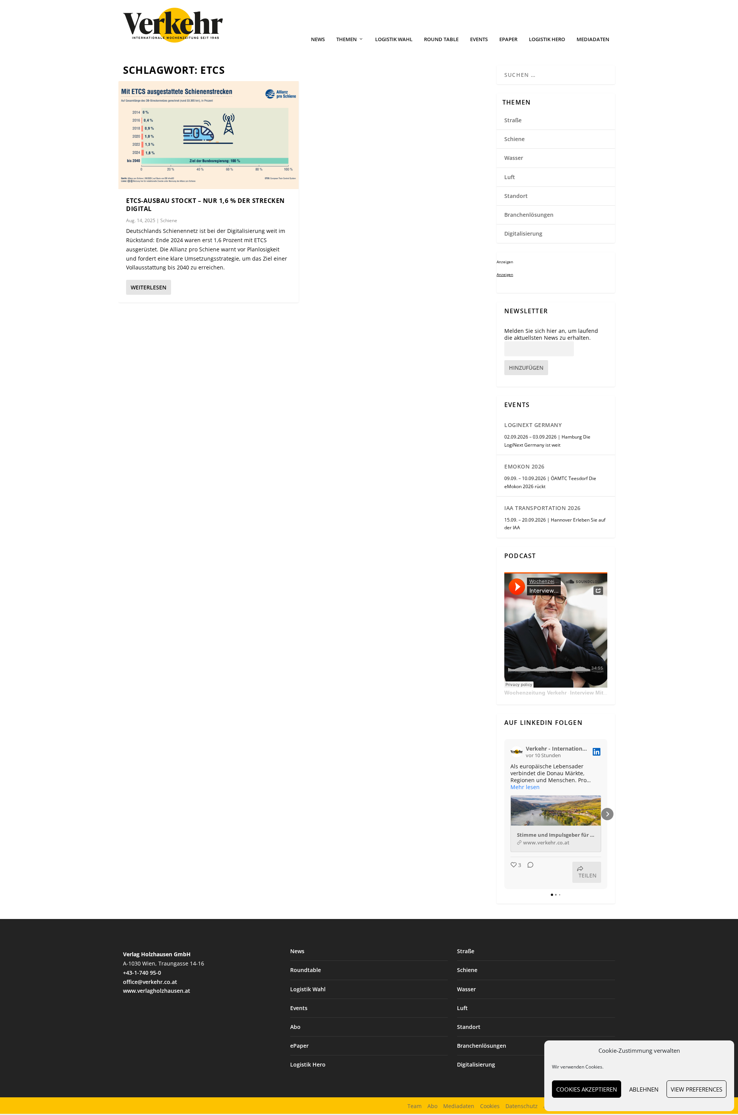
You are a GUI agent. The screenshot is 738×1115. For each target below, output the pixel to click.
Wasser (513, 157)
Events (479, 39)
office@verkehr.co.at (150, 981)
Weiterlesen (148, 287)
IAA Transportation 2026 (542, 508)
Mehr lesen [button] (525, 787)
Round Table (441, 39)
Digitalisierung (523, 233)
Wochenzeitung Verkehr (535, 693)
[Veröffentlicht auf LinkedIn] (596, 751)
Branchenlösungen (529, 214)
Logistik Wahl (393, 39)
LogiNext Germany (533, 425)
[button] (504, 814)
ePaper (508, 39)
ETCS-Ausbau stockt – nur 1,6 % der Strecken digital (205, 204)
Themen (346, 39)
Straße (513, 120)
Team (414, 1106)
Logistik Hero (547, 39)
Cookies (490, 1106)
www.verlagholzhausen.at (156, 990)
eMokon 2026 (524, 466)
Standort (516, 195)
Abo (295, 1026)
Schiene (168, 220)
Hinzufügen (526, 367)
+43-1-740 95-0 (142, 972)
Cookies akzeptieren (586, 1089)
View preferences (696, 1089)
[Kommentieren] (528, 872)
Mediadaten (593, 39)
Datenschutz (521, 1106)
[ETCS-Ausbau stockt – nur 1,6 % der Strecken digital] (208, 135)
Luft (509, 177)
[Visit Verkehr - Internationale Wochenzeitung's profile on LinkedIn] (516, 752)
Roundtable (305, 970)
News (318, 39)
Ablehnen (643, 1089)
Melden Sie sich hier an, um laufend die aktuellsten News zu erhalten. (551, 334)
